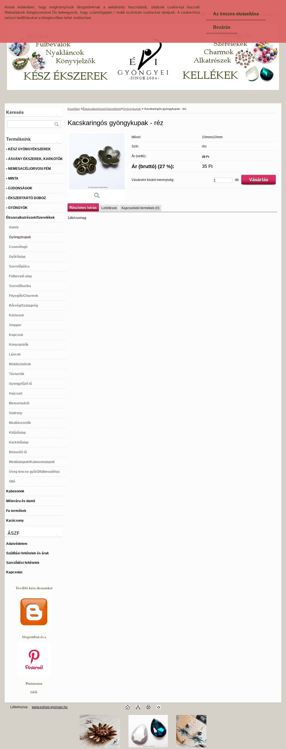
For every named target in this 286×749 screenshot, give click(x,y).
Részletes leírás (83, 208)
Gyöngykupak (132, 108)
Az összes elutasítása (236, 13)
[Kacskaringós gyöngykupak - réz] (97, 167)
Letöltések (109, 208)
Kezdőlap (74, 108)
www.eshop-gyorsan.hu (50, 707)
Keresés (15, 112)
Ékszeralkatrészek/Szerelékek (102, 108)
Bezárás (221, 27)
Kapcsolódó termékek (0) (140, 208)
